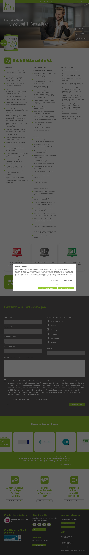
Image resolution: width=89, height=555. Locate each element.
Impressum (26, 288)
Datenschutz (19, 288)
